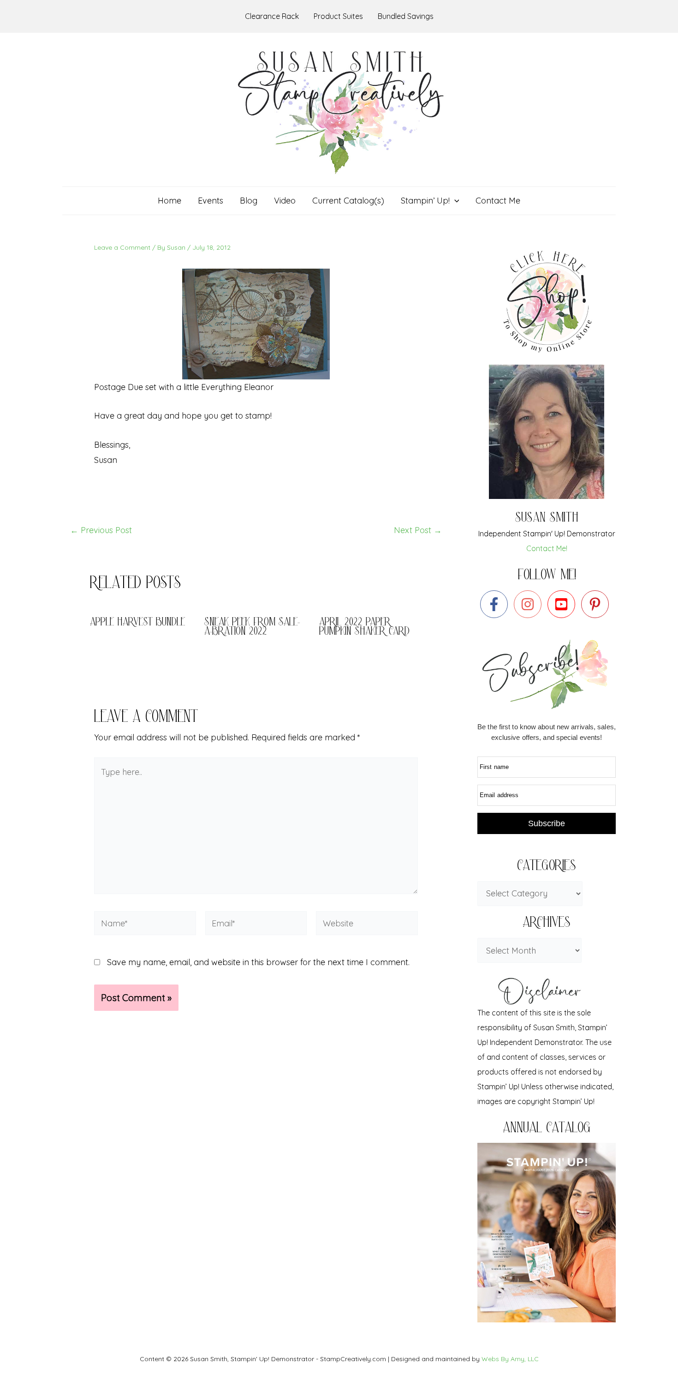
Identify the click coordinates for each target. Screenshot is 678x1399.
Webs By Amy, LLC (510, 1359)
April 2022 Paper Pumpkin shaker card (364, 627)
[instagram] (530, 604)
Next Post (418, 530)
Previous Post (101, 530)
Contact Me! (546, 548)
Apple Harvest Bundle (137, 623)
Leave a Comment (122, 247)
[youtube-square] (563, 604)
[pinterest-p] (597, 604)
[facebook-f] (496, 604)
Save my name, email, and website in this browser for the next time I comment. (258, 962)
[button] (454, 201)
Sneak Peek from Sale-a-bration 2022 (252, 627)
